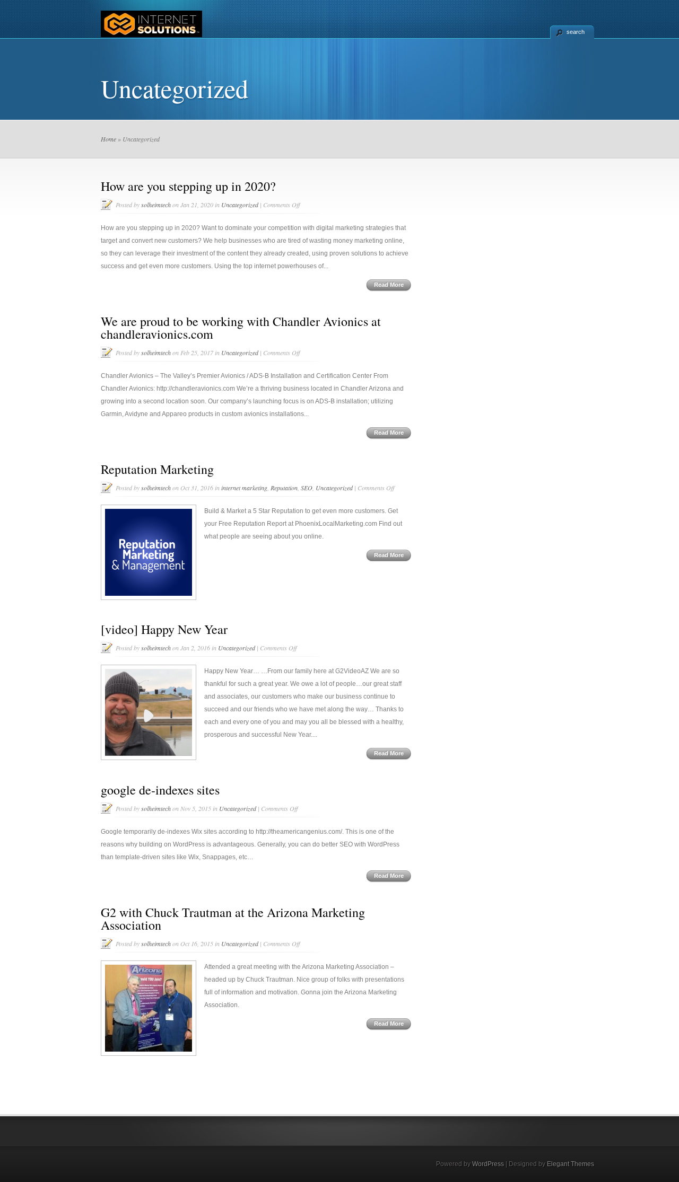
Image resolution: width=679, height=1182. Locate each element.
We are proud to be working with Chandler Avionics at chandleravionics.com (241, 327)
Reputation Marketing (157, 469)
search (576, 32)
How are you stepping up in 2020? (188, 186)
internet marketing (244, 487)
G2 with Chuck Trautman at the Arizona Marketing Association (233, 918)
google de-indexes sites (160, 789)
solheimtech (156, 204)
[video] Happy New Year (164, 629)
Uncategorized (239, 204)
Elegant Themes (570, 1164)
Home (108, 139)
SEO (306, 487)
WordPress (488, 1164)
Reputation (284, 487)
